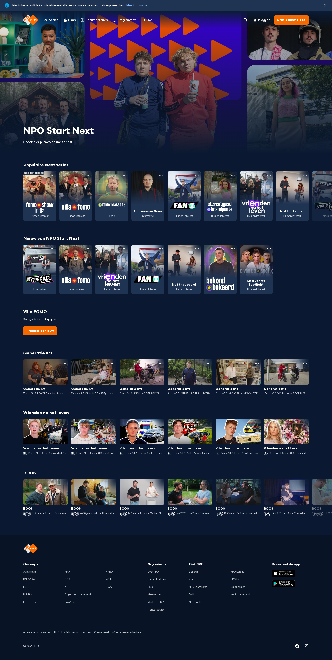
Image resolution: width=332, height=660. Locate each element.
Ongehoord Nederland (78, 594)
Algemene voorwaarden (37, 632)
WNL (109, 579)
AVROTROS (30, 571)
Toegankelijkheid (157, 579)
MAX (67, 571)
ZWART (110, 587)
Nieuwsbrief (154, 594)
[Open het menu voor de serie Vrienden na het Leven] (269, 175)
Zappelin (194, 571)
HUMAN (27, 594)
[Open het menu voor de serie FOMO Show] (52, 175)
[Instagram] (306, 647)
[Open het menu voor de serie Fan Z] (197, 175)
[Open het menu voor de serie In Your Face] (52, 248)
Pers (150, 587)
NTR (67, 587)
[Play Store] (283, 583)
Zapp (192, 579)
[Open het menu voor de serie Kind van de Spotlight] (269, 248)
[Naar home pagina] (30, 20)
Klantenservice (156, 610)
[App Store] (283, 573)
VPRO (109, 571)
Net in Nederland (240, 594)
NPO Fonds (237, 579)
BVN (191, 594)
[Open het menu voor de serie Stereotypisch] (233, 175)
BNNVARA (29, 579)
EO (25, 587)
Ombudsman (238, 587)
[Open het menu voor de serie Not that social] (305, 175)
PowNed (70, 602)
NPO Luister (196, 602)
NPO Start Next (198, 587)
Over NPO (153, 571)
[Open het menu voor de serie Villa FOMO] (88, 175)
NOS (67, 579)
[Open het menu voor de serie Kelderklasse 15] (124, 175)
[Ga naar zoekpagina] (245, 20)
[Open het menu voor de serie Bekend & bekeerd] (233, 248)
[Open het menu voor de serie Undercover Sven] (160, 175)
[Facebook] (297, 647)
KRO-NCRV (29, 602)
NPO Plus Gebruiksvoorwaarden (72, 632)
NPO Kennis (237, 571)
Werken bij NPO (156, 602)
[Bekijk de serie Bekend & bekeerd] (220, 269)
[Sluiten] (325, 5)
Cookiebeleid (101, 632)
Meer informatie (136, 5)
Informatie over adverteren (127, 632)
